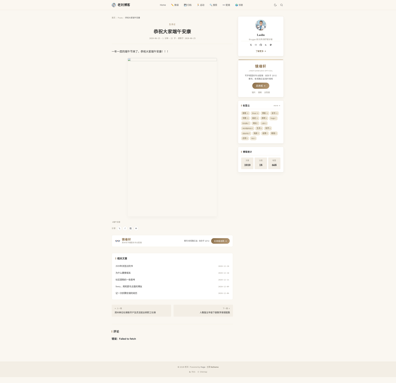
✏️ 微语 (175, 5)
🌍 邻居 (239, 5)
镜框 (260, 92)
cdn (264, 123)
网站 (255, 123)
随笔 (245, 113)
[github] (261, 45)
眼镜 (273, 133)
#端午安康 (116, 222)
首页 (113, 18)
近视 (245, 138)
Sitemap (203, 372)
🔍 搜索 (213, 5)
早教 (245, 118)
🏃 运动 (200, 5)
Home (163, 5)
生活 (259, 128)
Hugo (203, 367)
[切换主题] (275, 5)
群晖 (264, 118)
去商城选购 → (220, 241)
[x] (251, 45)
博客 (265, 113)
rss (253, 138)
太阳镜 (267, 92)
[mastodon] (271, 45)
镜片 (254, 92)
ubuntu (246, 133)
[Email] (256, 45)
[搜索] (281, 5)
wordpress (248, 128)
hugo (273, 118)
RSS (193, 372)
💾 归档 (188, 5)
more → (277, 105)
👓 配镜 (226, 5)
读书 (275, 113)
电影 (256, 133)
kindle (246, 123)
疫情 (265, 133)
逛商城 (261, 85)
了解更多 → (261, 51)
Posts (120, 18)
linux (255, 113)
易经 (255, 118)
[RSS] (266, 45)
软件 (268, 128)
